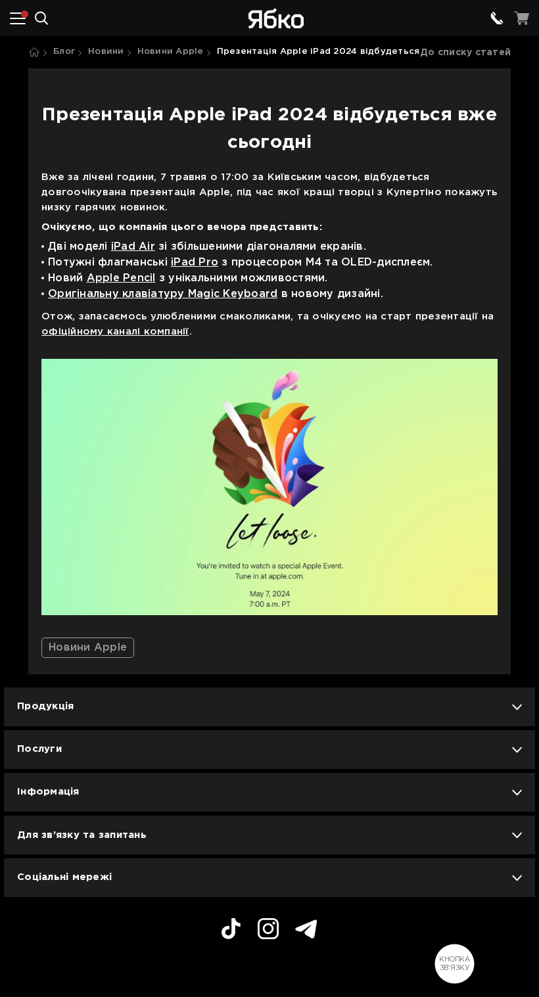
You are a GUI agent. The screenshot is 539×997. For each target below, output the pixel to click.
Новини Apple (170, 51)
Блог (64, 51)
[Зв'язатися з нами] (497, 18)
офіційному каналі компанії (115, 331)
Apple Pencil (121, 278)
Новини (106, 51)
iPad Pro (194, 262)
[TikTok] (231, 930)
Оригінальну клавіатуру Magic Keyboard (162, 294)
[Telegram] (306, 930)
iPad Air (133, 247)
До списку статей (465, 53)
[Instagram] (268, 930)
